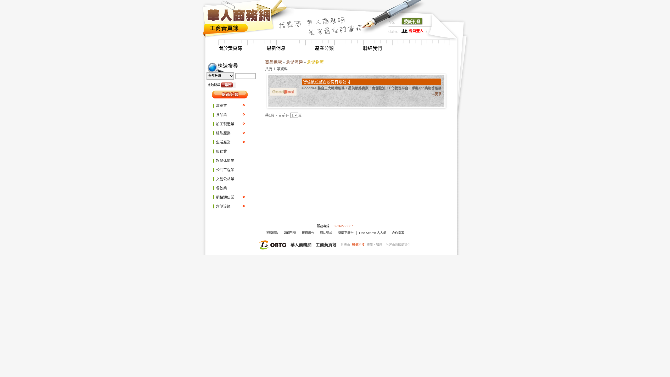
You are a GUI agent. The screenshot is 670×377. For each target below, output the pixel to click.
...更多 (437, 94)
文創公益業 (225, 179)
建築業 (221, 105)
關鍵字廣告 (346, 233)
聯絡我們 (372, 48)
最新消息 (276, 48)
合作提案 (398, 233)
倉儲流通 (223, 206)
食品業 (221, 115)
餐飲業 (221, 188)
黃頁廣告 (308, 233)
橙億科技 (358, 245)
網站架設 (326, 233)
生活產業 (223, 142)
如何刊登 (290, 233)
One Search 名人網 (372, 233)
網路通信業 (225, 197)
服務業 (221, 151)
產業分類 (324, 48)
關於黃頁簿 (230, 48)
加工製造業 (225, 124)
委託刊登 (412, 21)
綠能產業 (223, 133)
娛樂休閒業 (225, 160)
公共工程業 (225, 170)
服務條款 (272, 233)
